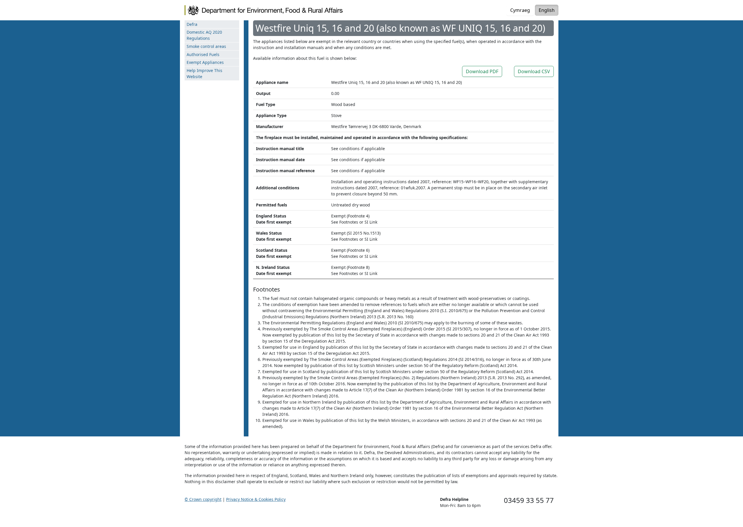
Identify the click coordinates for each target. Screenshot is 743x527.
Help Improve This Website (204, 73)
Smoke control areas (206, 46)
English (547, 10)
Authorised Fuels (203, 54)
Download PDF (482, 71)
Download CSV (534, 71)
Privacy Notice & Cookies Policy (256, 499)
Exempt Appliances (205, 62)
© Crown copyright (203, 499)
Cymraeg (520, 10)
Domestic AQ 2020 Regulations (204, 35)
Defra (192, 24)
